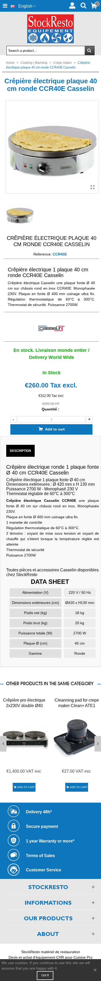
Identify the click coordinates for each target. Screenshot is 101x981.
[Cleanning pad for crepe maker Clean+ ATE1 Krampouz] (77, 738)
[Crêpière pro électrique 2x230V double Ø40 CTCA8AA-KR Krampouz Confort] (24, 738)
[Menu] (5, 6)
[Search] (83, 5)
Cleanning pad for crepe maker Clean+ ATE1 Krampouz (77, 705)
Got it (45, 975)
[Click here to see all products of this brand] (51, 328)
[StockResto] (50, 28)
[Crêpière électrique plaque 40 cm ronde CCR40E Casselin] (92, 187)
